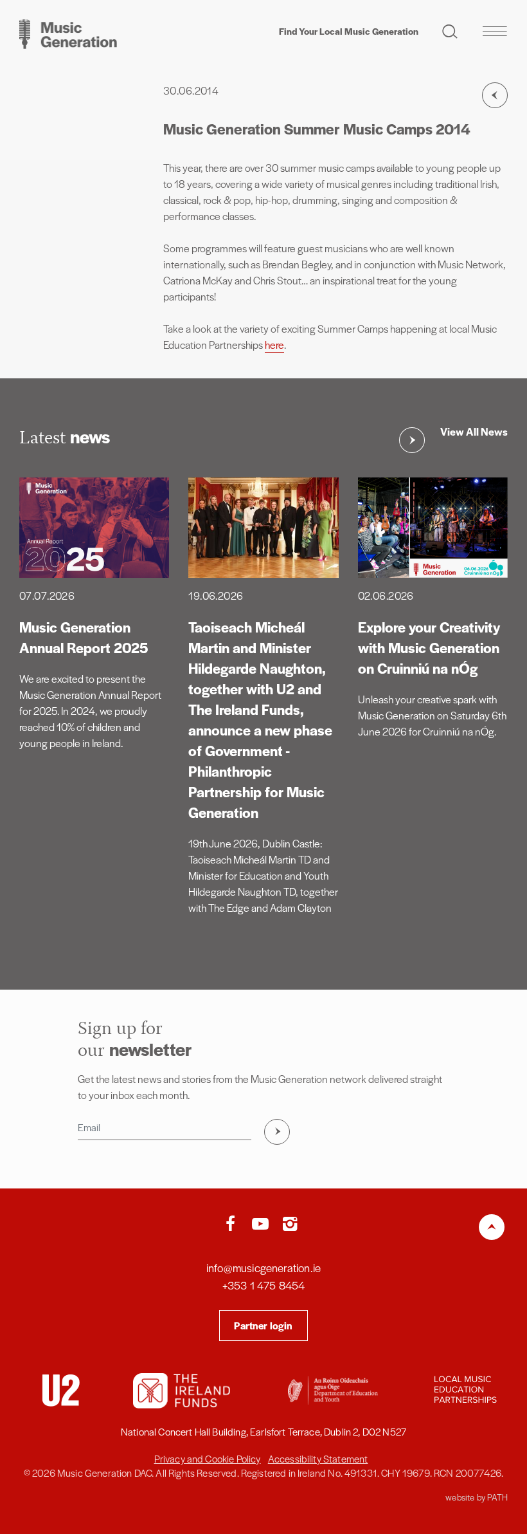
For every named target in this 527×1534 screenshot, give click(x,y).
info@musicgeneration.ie (263, 1267)
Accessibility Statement (318, 1458)
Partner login (263, 1325)
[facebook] (233, 1224)
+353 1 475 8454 (263, 1285)
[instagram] (289, 1224)
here (274, 344)
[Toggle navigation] (494, 31)
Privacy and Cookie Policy (207, 1458)
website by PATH (476, 1497)
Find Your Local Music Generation (348, 30)
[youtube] (263, 1224)
